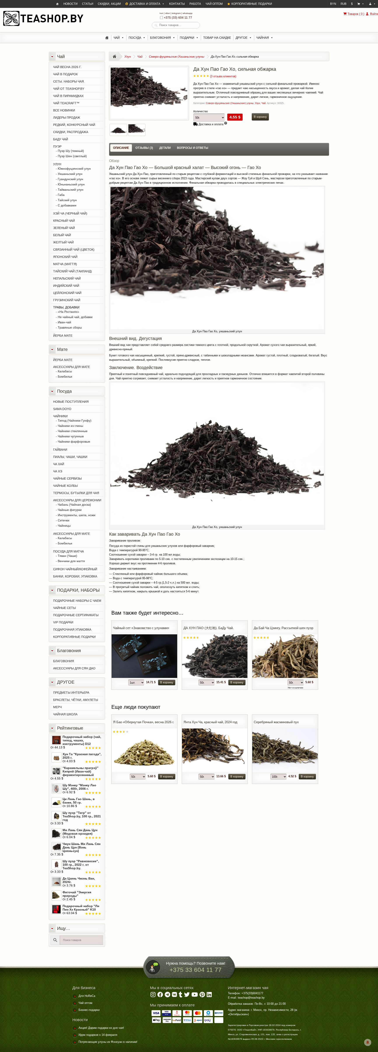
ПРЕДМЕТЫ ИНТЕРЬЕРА (71, 692)
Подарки (187, 37)
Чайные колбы (65, 485)
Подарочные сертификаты (75, 615)
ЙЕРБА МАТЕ (62, 335)
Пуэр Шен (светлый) (72, 156)
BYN (333, 3)
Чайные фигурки (70, 510)
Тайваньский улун (70, 189)
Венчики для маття (71, 561)
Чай (117, 37)
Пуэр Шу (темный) (71, 151)
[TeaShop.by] (43, 25)
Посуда (135, 37)
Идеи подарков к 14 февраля (98, 1034)
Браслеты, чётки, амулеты (75, 700)
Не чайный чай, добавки (75, 317)
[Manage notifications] (367, 1042)
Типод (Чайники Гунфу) (74, 420)
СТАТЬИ (87, 3)
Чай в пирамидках (68, 96)
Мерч (57, 707)
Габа (61, 195)
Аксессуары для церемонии (77, 500)
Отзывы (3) (144, 148)
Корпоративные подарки (74, 637)
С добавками (67, 205)
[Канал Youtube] (194, 995)
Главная (115, 56)
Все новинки (64, 110)
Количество (200, 111)
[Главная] (107, 37)
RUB (343, 3)
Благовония (160, 37)
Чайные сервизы (67, 478)
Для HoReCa (87, 995)
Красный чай (64, 220)
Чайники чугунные (71, 436)
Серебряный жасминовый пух (276, 722)
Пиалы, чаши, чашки (70, 457)
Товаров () (356, 14)
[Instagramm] (153, 995)
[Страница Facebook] (160, 995)
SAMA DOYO (62, 409)
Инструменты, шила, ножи (76, 515)
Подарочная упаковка (72, 629)
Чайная (262, 37)
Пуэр (57, 146)
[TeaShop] (57, 4)
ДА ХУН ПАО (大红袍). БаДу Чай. (209, 628)
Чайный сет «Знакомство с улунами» (141, 628)
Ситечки (63, 520)
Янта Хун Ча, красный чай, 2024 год (210, 722)
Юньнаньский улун (71, 184)
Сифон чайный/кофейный (75, 569)
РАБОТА (195, 3)
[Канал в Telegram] (167, 995)
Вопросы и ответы (192, 148)
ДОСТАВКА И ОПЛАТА (145, 3)
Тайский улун (67, 200)
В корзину (260, 116)
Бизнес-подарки (89, 1010)
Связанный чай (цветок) (73, 249)
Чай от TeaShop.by (68, 88)
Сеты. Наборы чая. (69, 81)
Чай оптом (85, 1003)
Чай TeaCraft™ (66, 103)
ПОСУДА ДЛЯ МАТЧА (68, 551)
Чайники (60, 416)
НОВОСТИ (70, 3)
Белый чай (62, 235)
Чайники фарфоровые (74, 441)
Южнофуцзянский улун (74, 168)
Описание (121, 148)
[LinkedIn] (209, 995)
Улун (127, 56)
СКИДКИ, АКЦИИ (109, 3)
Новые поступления (71, 401)
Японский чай (65, 257)
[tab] (121, 148)
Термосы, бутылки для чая (76, 493)
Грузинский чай (66, 300)
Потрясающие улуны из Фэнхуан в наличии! (108, 1041)
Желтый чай (63, 242)
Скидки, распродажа (70, 132)
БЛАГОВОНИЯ (63, 661)
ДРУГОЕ (241, 37)
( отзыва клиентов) (223, 76)
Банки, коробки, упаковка (75, 576)
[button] (360, 4)
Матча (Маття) (65, 264)
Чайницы (64, 525)
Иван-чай (64, 322)
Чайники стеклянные (73, 431)
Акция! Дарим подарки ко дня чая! (101, 1027)
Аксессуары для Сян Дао (74, 668)
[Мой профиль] (372, 4)
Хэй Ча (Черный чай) (70, 213)
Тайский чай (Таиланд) (72, 271)
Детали (165, 148)
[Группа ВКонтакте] (174, 995)
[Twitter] (187, 995)
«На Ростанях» (68, 311)
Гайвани (60, 449)
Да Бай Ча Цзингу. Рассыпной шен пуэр (283, 628)
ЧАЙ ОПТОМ (214, 3)
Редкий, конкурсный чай (74, 125)
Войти (373, 14)
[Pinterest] (202, 995)
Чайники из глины (70, 425)
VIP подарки (63, 622)
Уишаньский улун (70, 174)
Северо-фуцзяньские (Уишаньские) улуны (176, 56)
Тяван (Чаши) (67, 556)
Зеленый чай (64, 228)
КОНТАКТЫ (177, 3)
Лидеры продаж (66, 117)
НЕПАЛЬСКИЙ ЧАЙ (67, 278)
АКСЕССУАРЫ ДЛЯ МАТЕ (71, 367)
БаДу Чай (60, 139)
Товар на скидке (217, 37)
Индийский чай (66, 285)
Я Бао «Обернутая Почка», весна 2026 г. (143, 722)
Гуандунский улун (70, 179)
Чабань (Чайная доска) (74, 504)
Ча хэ (57, 471)
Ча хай (58, 464)
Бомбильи (65, 376)
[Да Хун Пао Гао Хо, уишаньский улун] (149, 116)
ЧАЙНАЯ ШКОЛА (65, 714)
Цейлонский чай (67, 293)
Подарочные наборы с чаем (77, 600)
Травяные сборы (70, 327)
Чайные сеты (64, 608)
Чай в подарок (65, 74)
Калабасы (65, 371)
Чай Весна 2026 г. (67, 67)
